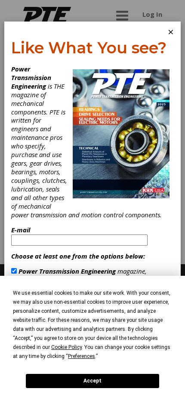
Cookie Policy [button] (66, 347)
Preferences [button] (81, 356)
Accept (92, 381)
